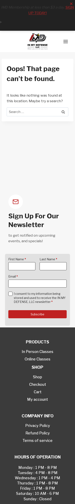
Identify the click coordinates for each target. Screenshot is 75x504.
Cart (37, 392)
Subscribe (37, 314)
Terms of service (37, 440)
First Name (17, 259)
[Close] (71, 3)
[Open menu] (65, 41)
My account (37, 399)
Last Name (48, 259)
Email (13, 276)
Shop (37, 377)
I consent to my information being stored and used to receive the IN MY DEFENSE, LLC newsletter (40, 298)
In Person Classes (37, 351)
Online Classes (37, 359)
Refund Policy (37, 433)
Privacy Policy (37, 425)
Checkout (37, 384)
